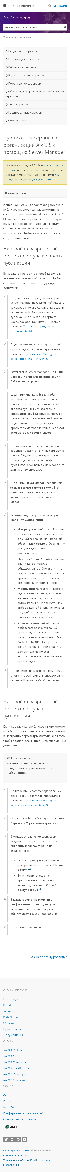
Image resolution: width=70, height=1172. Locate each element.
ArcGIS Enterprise (21, 6)
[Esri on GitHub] (18, 1139)
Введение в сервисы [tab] (22, 51)
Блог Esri (9, 1107)
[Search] (50, 5)
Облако (8, 1023)
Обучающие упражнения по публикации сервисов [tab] (34, 94)
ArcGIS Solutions (14, 1080)
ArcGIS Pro (10, 1056)
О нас (7, 1095)
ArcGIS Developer (15, 1074)
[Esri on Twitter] (6, 1139)
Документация (13, 1035)
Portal (7, 1005)
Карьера (9, 1101)
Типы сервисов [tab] (18, 104)
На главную (11, 999)
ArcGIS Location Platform (19, 1068)
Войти (62, 6)
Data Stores (10, 1017)
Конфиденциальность (16, 1155)
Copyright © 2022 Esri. (16, 1150)
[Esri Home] (10, 1126)
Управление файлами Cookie (20, 1160)
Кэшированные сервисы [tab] (25, 112)
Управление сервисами (17, 37)
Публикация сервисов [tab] (23, 59)
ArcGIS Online (12, 1050)
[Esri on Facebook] (12, 1139)
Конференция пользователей (23, 1113)
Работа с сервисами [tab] (22, 67)
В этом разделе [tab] (15, 193)
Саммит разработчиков (19, 1119)
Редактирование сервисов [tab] (26, 75)
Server (7, 1011)
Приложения (12, 1029)
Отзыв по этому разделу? (48, 957)
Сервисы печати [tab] (19, 120)
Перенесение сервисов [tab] (24, 83)
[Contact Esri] (24, 1139)
